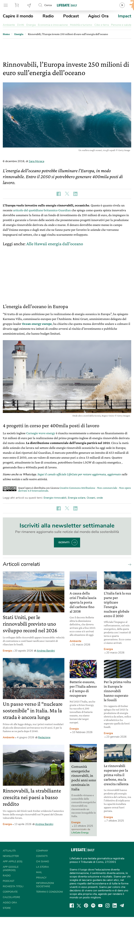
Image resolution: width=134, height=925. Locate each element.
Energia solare (76, 498)
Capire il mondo (18, 16)
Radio (48, 16)
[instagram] (107, 905)
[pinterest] (86, 905)
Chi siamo (42, 861)
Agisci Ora (98, 16)
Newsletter (29, 5)
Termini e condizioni (49, 891)
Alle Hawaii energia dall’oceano (54, 243)
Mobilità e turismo (81, 25)
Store (17, 5)
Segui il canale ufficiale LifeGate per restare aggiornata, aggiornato (79, 474)
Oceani (91, 498)
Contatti (42, 856)
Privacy (41, 877)
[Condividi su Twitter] (67, 194)
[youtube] (100, 905)
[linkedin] (115, 905)
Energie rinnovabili (55, 498)
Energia (31, 25)
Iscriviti (63, 542)
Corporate (10, 891)
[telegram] (122, 905)
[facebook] (72, 905)
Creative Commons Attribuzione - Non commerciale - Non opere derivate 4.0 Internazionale (74, 489)
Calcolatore (11, 897)
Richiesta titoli (13, 886)
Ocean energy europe (37, 324)
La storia (42, 867)
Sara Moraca (36, 161)
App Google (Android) (10, 868)
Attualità (9, 850)
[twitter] (79, 905)
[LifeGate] (67, 5)
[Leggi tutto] (128, 564)
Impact (124, 16)
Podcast (71, 16)
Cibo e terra (101, 25)
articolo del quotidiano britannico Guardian (42, 210)
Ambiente (9, 25)
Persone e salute (121, 25)
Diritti (20, 25)
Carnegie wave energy (40, 433)
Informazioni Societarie (45, 884)
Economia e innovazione (53, 25)
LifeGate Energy (80, 832)
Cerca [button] (48, 5)
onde (100, 498)
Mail (39, 872)
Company (42, 850)
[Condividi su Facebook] (59, 194)
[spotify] (93, 905)
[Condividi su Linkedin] (75, 194)
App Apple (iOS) (12, 861)
